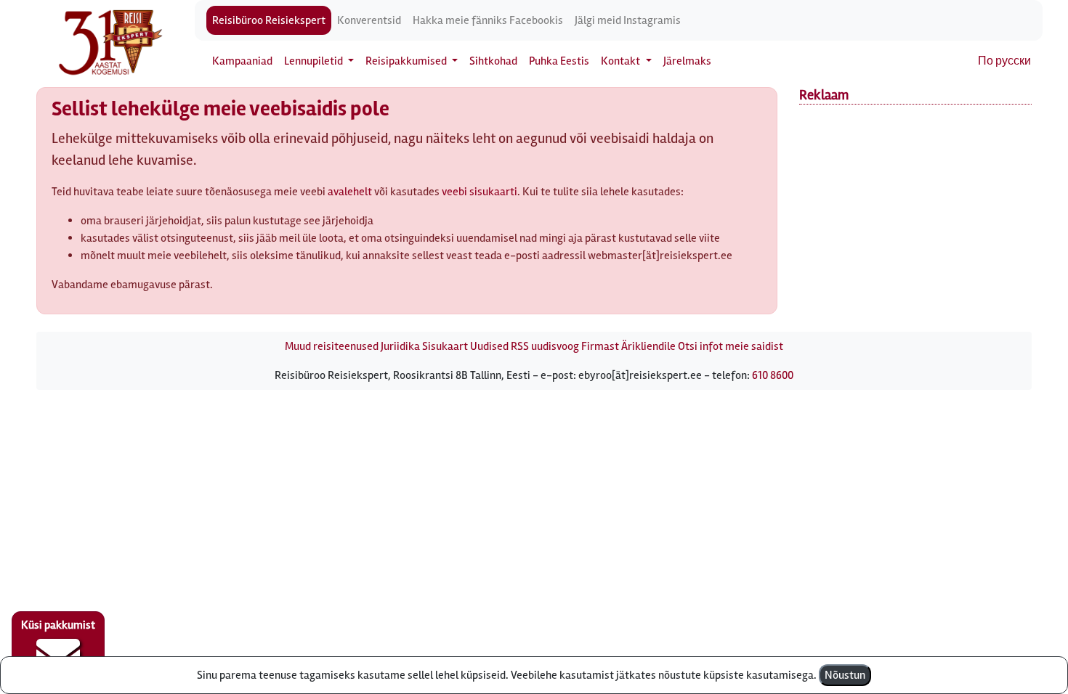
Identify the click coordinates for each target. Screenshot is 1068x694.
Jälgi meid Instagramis (628, 20)
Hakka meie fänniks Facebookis (488, 20)
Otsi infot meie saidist (730, 346)
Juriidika (400, 346)
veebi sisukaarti (479, 191)
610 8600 (772, 375)
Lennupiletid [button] (314, 61)
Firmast (600, 346)
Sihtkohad (493, 61)
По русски (1004, 61)
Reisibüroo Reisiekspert (268, 20)
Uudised (489, 346)
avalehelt (350, 191)
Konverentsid (369, 20)
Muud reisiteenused (332, 346)
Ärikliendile (648, 346)
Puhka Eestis (559, 61)
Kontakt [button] (621, 61)
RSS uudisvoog (545, 346)
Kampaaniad (242, 61)
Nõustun (845, 675)
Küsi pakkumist (58, 625)
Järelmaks (687, 61)
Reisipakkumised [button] (407, 61)
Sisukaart (445, 346)
